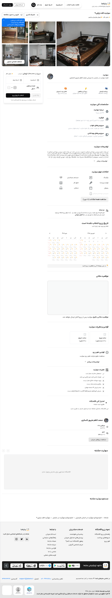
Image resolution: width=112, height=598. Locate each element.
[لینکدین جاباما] (27, 539)
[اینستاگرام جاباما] (16, 539)
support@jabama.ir (26, 579)
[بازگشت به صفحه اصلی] (6, 565)
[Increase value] (15, 87)
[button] (83, 43)
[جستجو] (33, 5)
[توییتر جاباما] (21, 539)
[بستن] (4, 20)
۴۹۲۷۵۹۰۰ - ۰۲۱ (46, 579)
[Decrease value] (9, 87)
